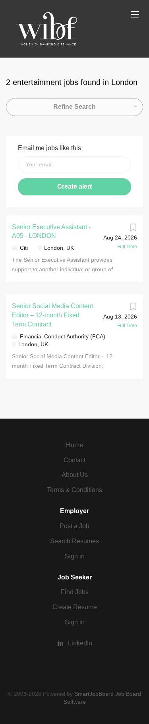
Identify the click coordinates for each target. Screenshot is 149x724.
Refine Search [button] (74, 106)
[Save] (133, 229)
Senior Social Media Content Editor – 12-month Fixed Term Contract (52, 315)
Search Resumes (74, 541)
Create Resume (74, 607)
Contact (74, 460)
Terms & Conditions (74, 490)
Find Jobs (75, 592)
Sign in (75, 556)
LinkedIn (80, 643)
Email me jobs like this (49, 148)
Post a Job (74, 526)
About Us (75, 474)
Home (74, 445)
